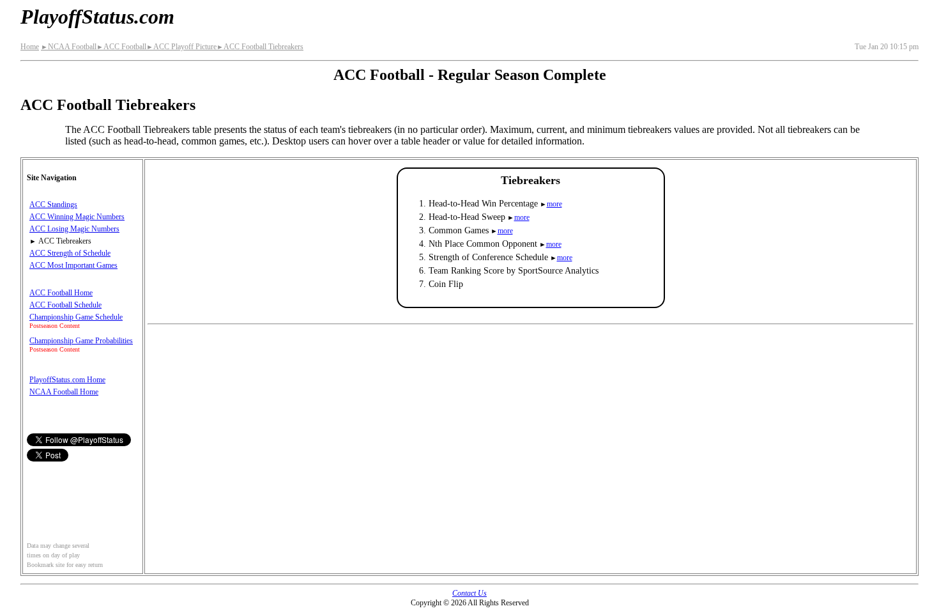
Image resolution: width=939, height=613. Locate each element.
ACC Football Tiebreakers (260, 46)
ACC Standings (53, 204)
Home (29, 46)
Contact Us (469, 593)
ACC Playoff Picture (181, 46)
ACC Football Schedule (65, 304)
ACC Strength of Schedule (70, 253)
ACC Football (121, 46)
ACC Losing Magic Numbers (74, 228)
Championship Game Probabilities (81, 340)
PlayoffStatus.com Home (67, 379)
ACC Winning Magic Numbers (77, 216)
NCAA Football (68, 46)
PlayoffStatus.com (97, 16)
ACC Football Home (61, 292)
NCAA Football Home (63, 391)
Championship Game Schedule (76, 317)
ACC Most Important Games (73, 265)
